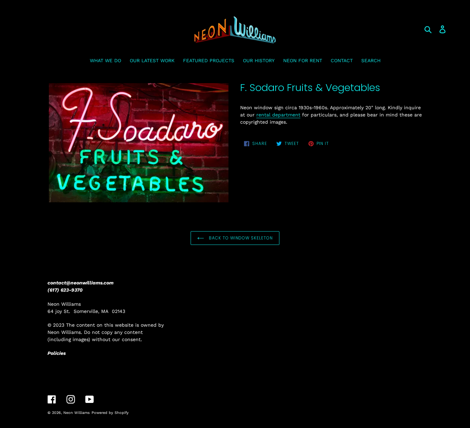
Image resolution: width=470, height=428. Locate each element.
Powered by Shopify (110, 412)
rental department (278, 114)
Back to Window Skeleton (240, 238)
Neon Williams (76, 412)
